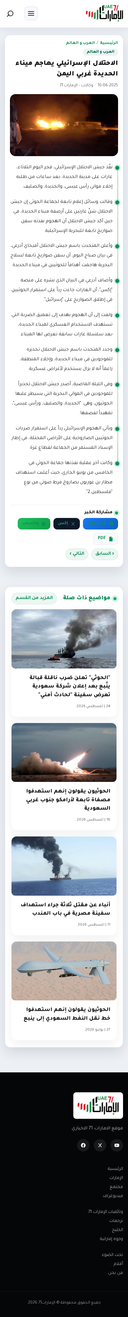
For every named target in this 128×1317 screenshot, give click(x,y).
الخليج (117, 1230)
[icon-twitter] (100, 1145)
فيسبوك (96, 523)
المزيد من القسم (34, 598)
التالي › (77, 554)
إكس (63, 523)
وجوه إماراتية (111, 1239)
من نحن (115, 1273)
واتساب (30, 523)
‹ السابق (104, 554)
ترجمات (116, 1221)
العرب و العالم (80, 43)
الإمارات (116, 1178)
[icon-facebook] (83, 1145)
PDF (102, 538)
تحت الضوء (112, 1255)
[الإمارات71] (104, 13)
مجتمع (116, 1187)
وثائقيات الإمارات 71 (105, 1212)
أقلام (118, 1264)
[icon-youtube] (117, 1145)
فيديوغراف (113, 1196)
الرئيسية (109, 43)
